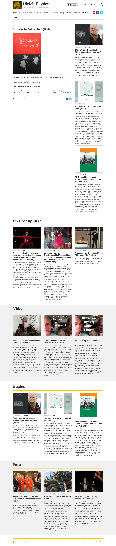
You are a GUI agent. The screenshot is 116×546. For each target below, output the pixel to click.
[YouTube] (94, 12)
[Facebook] (97, 12)
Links (15, 17)
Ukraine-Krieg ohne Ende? (86, 341)
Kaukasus (76, 13)
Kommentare (46, 13)
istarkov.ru (90, 541)
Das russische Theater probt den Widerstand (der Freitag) (89, 254)
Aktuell (15, 13)
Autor (81, 5)
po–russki (22, 13)
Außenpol (62, 13)
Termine (73, 5)
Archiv (87, 5)
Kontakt (94, 5)
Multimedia (37, 13)
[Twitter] (101, 12)
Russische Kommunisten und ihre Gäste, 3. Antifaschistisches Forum (27, 498)
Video (18, 308)
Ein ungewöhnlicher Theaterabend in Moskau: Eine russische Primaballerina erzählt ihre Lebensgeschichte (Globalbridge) (57, 257)
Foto (17, 464)
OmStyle (101, 541)
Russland (55, 13)
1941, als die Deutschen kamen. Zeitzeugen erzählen (26, 342)
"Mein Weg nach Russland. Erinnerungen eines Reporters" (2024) (88, 52)
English (29, 13)
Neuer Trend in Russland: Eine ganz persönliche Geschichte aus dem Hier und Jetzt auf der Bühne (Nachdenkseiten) (27, 256)
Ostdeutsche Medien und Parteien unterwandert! (54, 342)
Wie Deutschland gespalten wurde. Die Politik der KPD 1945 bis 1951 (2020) (88, 179)
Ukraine (69, 13)
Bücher (26, 25)
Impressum (58, 542)
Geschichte (87, 47)
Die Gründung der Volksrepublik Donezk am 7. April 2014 (88, 497)
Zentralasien (85, 13)
